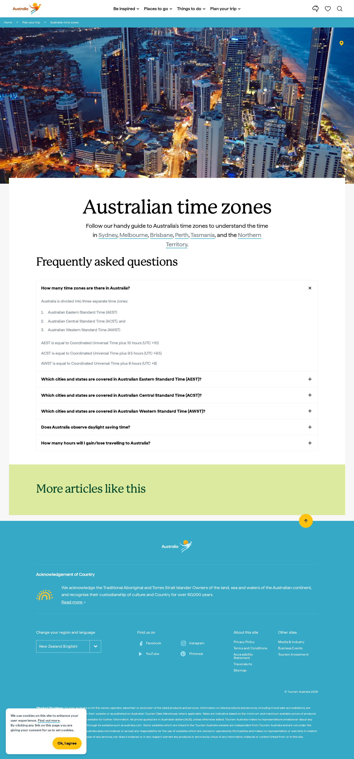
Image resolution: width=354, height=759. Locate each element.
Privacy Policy (244, 642)
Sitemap (240, 670)
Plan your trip (31, 22)
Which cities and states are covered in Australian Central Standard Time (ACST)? (121, 395)
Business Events (290, 648)
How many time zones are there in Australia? (85, 287)
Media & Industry (291, 642)
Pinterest (196, 653)
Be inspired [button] (124, 8)
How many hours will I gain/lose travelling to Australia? (95, 442)
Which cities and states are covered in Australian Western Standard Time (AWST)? (123, 411)
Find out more (49, 720)
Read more (72, 602)
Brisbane (161, 234)
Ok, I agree (67, 743)
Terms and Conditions (250, 648)
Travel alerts (243, 664)
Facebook (153, 643)
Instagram (196, 643)
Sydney (107, 234)
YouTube (152, 653)
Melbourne (133, 234)
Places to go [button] (156, 8)
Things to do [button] (189, 8)
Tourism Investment (293, 654)
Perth (182, 234)
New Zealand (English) (58, 646)
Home (8, 22)
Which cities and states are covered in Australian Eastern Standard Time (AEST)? (121, 379)
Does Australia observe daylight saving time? (85, 427)
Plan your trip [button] (223, 8)
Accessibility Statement (243, 656)
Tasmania (202, 234)
